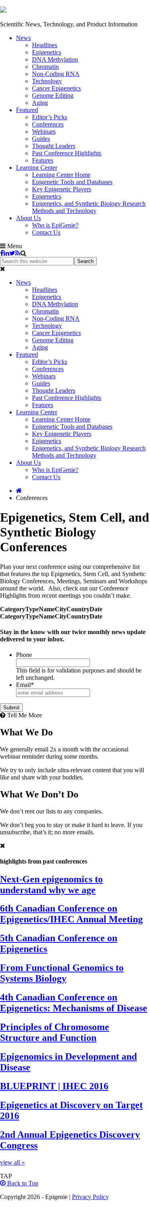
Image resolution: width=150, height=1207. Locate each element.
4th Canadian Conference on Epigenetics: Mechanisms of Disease (73, 1002)
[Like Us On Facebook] (2, 253)
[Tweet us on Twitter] (12, 253)
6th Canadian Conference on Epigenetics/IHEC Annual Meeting (71, 913)
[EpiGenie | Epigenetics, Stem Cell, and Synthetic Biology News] (3, 10)
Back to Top (22, 1183)
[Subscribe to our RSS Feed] (17, 253)
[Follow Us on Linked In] (6, 253)
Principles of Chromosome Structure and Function (54, 1032)
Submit (11, 708)
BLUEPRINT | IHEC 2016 (54, 1086)
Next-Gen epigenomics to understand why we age (51, 884)
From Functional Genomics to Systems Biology (62, 973)
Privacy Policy (90, 1196)
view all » (12, 1162)
